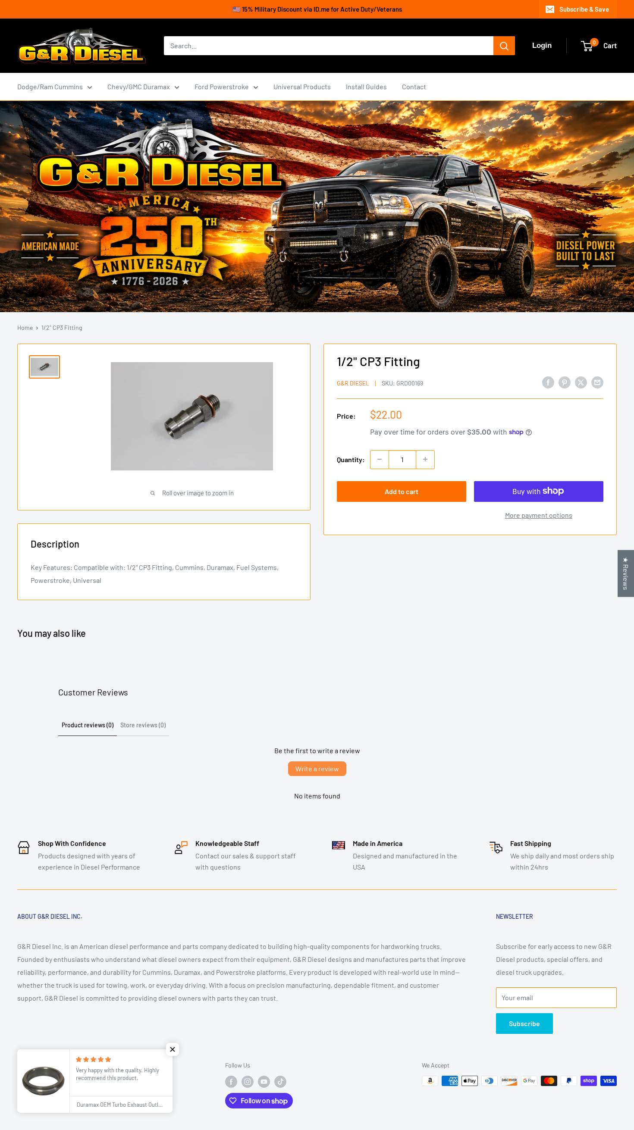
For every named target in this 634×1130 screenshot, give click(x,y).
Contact (414, 86)
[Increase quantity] (425, 459)
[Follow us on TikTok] (280, 1082)
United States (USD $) (49, 1066)
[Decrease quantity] (379, 459)
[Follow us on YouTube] (264, 1082)
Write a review (317, 768)
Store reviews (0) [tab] (143, 725)
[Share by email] (597, 381)
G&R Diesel (353, 382)
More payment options (538, 514)
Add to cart (401, 491)
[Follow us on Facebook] (231, 1082)
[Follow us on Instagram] (248, 1082)
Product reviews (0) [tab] (87, 725)
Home (25, 327)
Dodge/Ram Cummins (50, 86)
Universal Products (302, 86)
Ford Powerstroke (222, 86)
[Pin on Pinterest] (565, 381)
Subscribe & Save (584, 9)
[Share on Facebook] (548, 381)
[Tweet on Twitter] (581, 381)
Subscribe (524, 1023)
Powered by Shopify (43, 1098)
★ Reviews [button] (626, 573)
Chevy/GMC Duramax (138, 86)
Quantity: (351, 459)
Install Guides (366, 86)
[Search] (504, 45)
